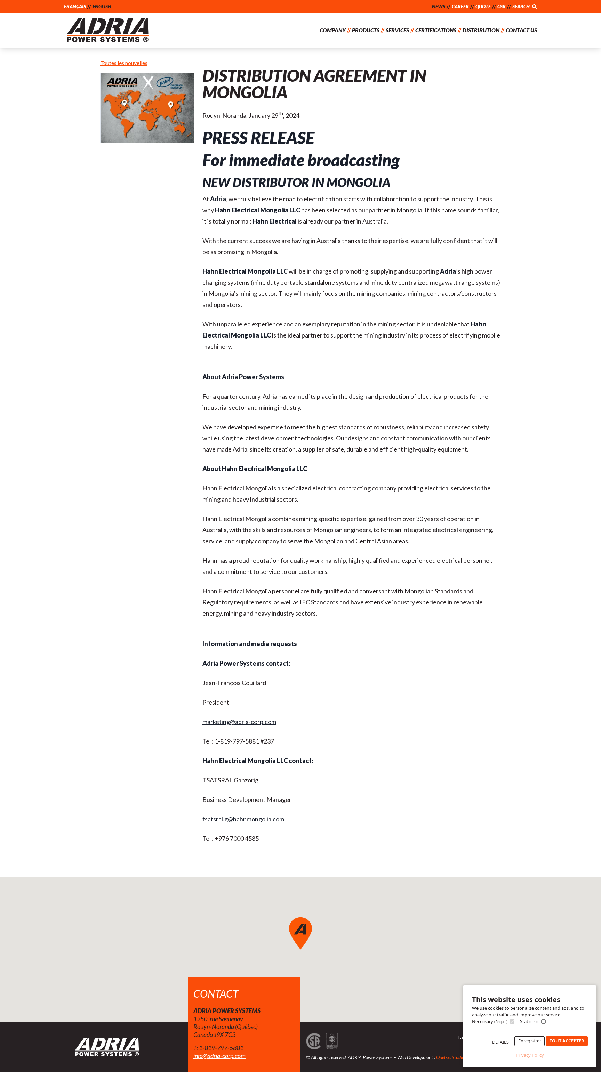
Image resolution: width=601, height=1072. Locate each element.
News (438, 6)
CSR (501, 6)
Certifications (435, 30)
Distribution (481, 30)
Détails (500, 1042)
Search (521, 6)
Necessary (489, 1021)
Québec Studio (450, 1057)
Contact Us (521, 30)
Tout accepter (567, 1041)
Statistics (529, 1021)
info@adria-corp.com (219, 1055)
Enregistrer (529, 1041)
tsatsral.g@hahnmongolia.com (243, 819)
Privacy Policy (530, 1055)
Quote (483, 6)
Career (460, 6)
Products (365, 30)
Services (397, 30)
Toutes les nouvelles (123, 62)
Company (333, 30)
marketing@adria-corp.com (239, 721)
